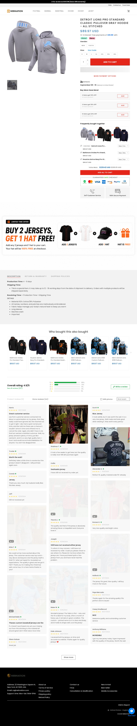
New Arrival (106, 684)
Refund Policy (44, 697)
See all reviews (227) (15, 388)
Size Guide (92, 50)
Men (83, 45)
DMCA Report (124, 705)
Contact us (117, 5)
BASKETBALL (59, 11)
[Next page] (131, 353)
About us (42, 684)
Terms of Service (46, 688)
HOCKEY (81, 11)
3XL (108, 54)
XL (96, 54)
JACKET (91, 11)
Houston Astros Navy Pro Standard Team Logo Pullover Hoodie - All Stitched (94, 159)
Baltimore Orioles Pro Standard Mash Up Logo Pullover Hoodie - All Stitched (58, 359)
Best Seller (105, 688)
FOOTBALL (36, 11)
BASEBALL (48, 11)
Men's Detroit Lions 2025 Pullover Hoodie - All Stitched (78, 359)
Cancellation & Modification (81, 691)
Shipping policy (45, 694)
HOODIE (71, 11)
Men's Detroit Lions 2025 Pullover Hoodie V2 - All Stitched (119, 359)
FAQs (110, 5)
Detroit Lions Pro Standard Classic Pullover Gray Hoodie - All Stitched (98, 146)
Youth (91, 45)
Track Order (126, 5)
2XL (102, 54)
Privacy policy (44, 691)
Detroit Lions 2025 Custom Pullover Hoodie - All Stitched (98, 359)
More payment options (105, 76)
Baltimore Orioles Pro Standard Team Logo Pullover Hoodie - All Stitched (94, 153)
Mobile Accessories (109, 691)
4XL (115, 54)
